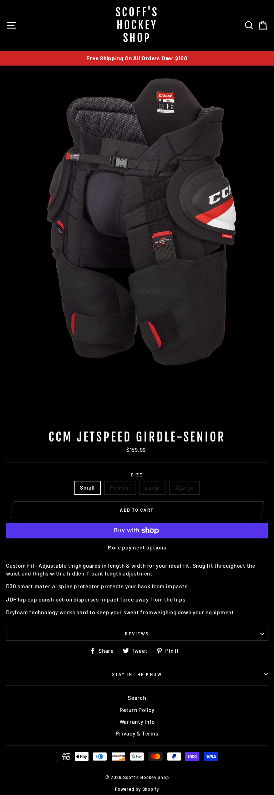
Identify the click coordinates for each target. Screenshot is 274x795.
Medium (120, 487)
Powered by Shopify (137, 789)
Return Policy (137, 710)
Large (152, 487)
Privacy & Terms (137, 733)
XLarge (184, 487)
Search (137, 698)
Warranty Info (137, 721)
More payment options (137, 547)
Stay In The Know (137, 674)
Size (137, 474)
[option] (137, 58)
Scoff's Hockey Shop (137, 25)
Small (87, 487)
